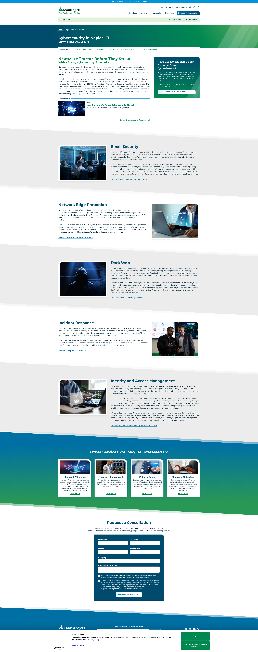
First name (102, 540)
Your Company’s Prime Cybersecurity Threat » (111, 105)
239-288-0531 (177, 19)
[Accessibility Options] (194, 7)
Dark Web (112, 49)
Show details (77, 645)
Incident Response (126, 49)
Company (102, 558)
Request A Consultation (188, 13)
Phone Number (136, 549)
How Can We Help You (107, 565)
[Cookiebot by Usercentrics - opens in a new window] (59, 648)
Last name (134, 540)
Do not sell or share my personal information (195, 645)
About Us (157, 13)
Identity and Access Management (147, 49)
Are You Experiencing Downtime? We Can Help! (129, 2)
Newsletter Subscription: (128, 626)
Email (100, 549)
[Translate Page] (190, 7)
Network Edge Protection (97, 49)
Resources (169, 13)
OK (195, 636)
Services (133, 13)
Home (60, 30)
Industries (145, 13)
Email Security (81, 49)
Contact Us (193, 19)
